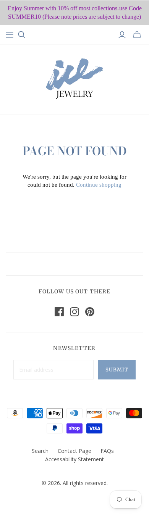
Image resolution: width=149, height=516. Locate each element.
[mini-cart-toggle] (137, 35)
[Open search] (22, 35)
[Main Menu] (9, 35)
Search (40, 450)
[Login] (122, 35)
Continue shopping (98, 185)
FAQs (107, 450)
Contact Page (74, 450)
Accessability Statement (74, 459)
